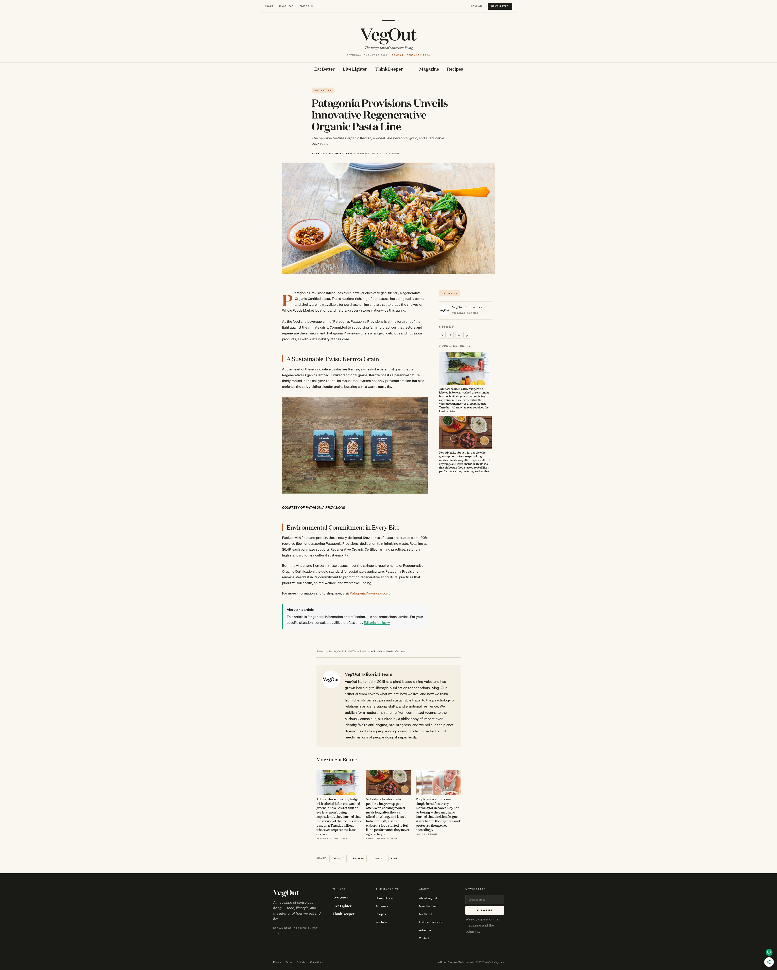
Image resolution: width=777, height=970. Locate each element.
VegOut (388, 33)
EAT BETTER (323, 90)
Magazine (429, 69)
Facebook (358, 858)
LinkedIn (377, 858)
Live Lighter (355, 69)
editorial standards (382, 651)
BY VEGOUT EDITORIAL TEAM (332, 153)
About (269, 6)
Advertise (425, 930)
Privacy (277, 962)
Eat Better (324, 69)
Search (476, 6)
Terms (289, 962)
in (459, 335)
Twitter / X (338, 858)
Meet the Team (428, 906)
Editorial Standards (431, 922)
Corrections (316, 962)
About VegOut (428, 898)
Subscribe (485, 910)
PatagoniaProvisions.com (369, 593)
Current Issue (384, 898)
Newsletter (500, 6)
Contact (424, 938)
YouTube (381, 922)
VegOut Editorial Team (468, 307)
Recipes (455, 69)
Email (394, 858)
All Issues (382, 906)
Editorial (307, 6)
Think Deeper (389, 69)
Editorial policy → (377, 622)
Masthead (286, 6)
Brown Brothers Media (452, 962)
